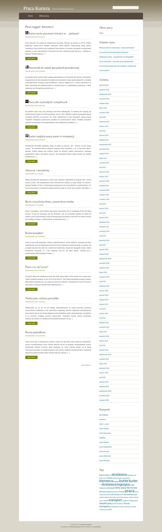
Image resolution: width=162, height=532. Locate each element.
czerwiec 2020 (104, 199)
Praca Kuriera (36, 8)
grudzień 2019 (104, 222)
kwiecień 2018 (104, 286)
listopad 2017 (104, 300)
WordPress (97, 527)
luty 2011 (102, 345)
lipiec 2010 (103, 364)
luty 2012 (102, 318)
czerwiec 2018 (104, 277)
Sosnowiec (112, 497)
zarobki (133, 506)
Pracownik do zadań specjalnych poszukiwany (53, 67)
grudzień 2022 (104, 90)
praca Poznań (104, 451)
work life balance (118, 503)
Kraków (116, 481)
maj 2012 (102, 309)
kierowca (106, 481)
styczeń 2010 (103, 382)
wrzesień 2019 (104, 231)
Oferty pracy (44, 16)
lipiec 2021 (103, 158)
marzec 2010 (103, 373)
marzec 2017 (103, 304)
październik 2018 (105, 259)
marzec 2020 (103, 208)
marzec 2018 (103, 291)
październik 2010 (105, 354)
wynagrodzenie (114, 506)
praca (129, 491)
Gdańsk (110, 478)
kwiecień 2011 (104, 336)
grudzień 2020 (104, 181)
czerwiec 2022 (104, 113)
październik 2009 (105, 391)
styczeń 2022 (103, 135)
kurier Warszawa (105, 433)
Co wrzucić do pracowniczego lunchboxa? (113, 52)
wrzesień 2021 (104, 149)
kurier (123, 481)
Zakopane (128, 506)
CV (110, 475)
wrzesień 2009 (104, 396)
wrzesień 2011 (104, 327)
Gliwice (115, 478)
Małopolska (102, 488)
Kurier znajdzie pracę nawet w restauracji (51, 136)
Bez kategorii (103, 415)
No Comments (40, 37)
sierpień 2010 (104, 359)
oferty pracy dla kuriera (126, 488)
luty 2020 (102, 213)
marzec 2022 (103, 126)
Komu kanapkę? (34, 233)
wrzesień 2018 (104, 263)
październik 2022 (105, 94)
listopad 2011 (104, 323)
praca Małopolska (105, 447)
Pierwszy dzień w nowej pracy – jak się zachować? (116, 48)
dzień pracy (103, 478)
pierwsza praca (105, 492)
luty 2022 (102, 131)
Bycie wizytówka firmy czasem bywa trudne (49, 201)
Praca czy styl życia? (36, 267)
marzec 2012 (103, 313)
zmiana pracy (103, 509)
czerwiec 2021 (104, 163)
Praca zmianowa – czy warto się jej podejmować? (116, 61)
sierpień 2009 (104, 400)
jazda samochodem (124, 478)
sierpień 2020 (104, 195)
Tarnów (105, 501)
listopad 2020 (104, 186)
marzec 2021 (103, 176)
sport (118, 497)
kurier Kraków (104, 429)
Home (30, 16)
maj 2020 (102, 204)
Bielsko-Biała (104, 475)
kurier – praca (104, 424)
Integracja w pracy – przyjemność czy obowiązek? (116, 57)
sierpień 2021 (104, 154)
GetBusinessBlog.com (76, 527)
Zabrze (122, 506)
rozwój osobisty (104, 497)
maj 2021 (102, 167)
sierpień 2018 (104, 268)
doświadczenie (131, 475)
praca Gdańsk (104, 442)
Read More (31, 58)
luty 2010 (102, 377)
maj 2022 (102, 117)
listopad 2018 (104, 254)
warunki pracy (106, 503)
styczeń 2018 (103, 295)
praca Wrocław (104, 460)
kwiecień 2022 (104, 122)
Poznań (122, 492)
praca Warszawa (105, 456)
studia (131, 497)
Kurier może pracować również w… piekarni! (53, 33)
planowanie (115, 491)
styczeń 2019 (103, 249)
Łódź (110, 509)
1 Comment (39, 174)
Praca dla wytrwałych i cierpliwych (47, 102)
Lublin (132, 485)
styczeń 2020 (103, 218)
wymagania (104, 506)
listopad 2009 (104, 386)
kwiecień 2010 (104, 368)
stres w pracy (124, 497)
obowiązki (111, 488)
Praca (101, 33)
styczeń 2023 (103, 85)
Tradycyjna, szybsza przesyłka (42, 298)
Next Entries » (86, 365)
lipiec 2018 (103, 272)
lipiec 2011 (103, 332)
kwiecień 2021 (104, 172)
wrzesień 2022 (104, 99)
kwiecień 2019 (104, 240)
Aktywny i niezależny (37, 170)
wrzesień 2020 (104, 190)
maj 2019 (102, 236)
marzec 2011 (103, 341)
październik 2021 (105, 144)
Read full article (30, 37)
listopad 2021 (104, 140)
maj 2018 (102, 281)
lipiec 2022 (103, 108)
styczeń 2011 (103, 350)
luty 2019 (102, 245)
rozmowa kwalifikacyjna (128, 494)
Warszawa (134, 501)
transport (115, 500)
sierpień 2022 (104, 103)
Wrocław (127, 503)
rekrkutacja (114, 494)
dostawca (102, 419)
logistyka (102, 438)
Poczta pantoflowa (35, 332)
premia (108, 494)
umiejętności (126, 500)
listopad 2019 (104, 227)
